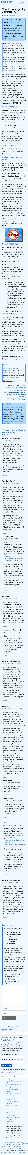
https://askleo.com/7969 (19, 387)
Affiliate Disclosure (11, 1124)
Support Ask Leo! (14, 1080)
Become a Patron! (11, 1099)
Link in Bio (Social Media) (13, 1094)
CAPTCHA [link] (16, 103)
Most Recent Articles (12, 1089)
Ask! (7, 1082)
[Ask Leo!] (8, 3)
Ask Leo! (13, 416)
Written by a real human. (14, 1027)
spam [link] (23, 113)
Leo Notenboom (9, 407)
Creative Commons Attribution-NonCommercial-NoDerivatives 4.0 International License (11, 1146)
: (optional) (9, 1054)
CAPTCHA (22, 389)
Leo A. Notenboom (9, 15)
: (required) (12, 1059)
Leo (4, 823)
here (23, 1069)
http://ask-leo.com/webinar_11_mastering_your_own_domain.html (14, 558)
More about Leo (7, 423)
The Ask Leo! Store (11, 1105)
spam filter (22, 391)
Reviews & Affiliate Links (14, 1138)
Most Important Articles (13, 1087)
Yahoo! (24, 385)
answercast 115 (14, 389)
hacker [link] (21, 165)
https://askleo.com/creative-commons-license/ (14, 1152)
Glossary (8, 1091)
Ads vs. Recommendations (14, 1117)
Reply (5, 475)
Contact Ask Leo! (11, 1115)
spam (16, 391)
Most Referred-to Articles (13, 1084)
